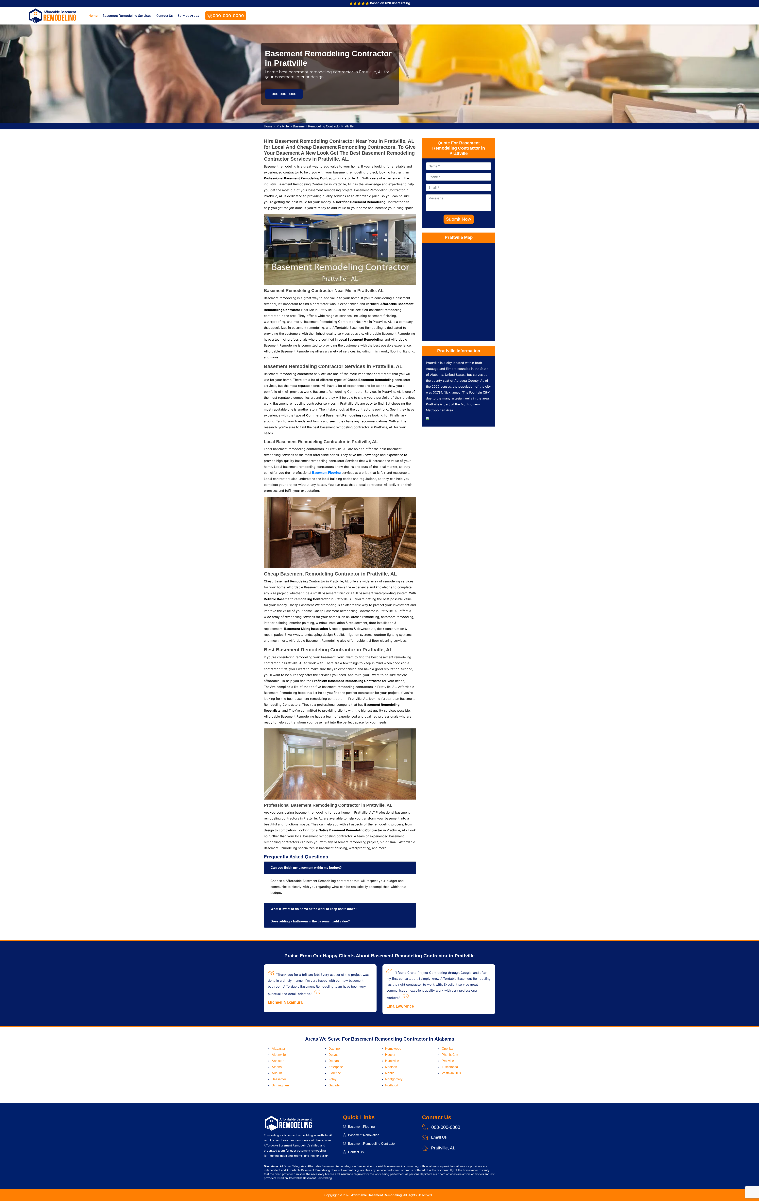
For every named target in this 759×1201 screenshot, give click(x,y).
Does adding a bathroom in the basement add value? (310, 921)
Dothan (334, 1061)
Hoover (390, 1054)
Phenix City (450, 1054)
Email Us (439, 1137)
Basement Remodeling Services (127, 16)
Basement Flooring (361, 1126)
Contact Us (164, 16)
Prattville (283, 126)
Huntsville (392, 1061)
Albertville (279, 1054)
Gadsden (335, 1085)
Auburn (277, 1073)
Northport (391, 1085)
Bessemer (279, 1079)
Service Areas (188, 16)
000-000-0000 (228, 15)
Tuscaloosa (450, 1067)
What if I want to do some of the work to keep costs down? (314, 909)
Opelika (447, 1048)
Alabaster (278, 1048)
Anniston (278, 1061)
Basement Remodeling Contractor (372, 1143)
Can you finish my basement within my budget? (306, 867)
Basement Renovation (363, 1135)
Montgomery (393, 1079)
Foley (332, 1079)
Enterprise (336, 1067)
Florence (335, 1073)
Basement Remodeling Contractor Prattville (323, 126)
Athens (277, 1067)
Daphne (334, 1048)
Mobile (390, 1073)
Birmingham (280, 1085)
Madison (391, 1067)
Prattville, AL (443, 1147)
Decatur (334, 1054)
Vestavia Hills (451, 1073)
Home (93, 16)
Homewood (393, 1048)
